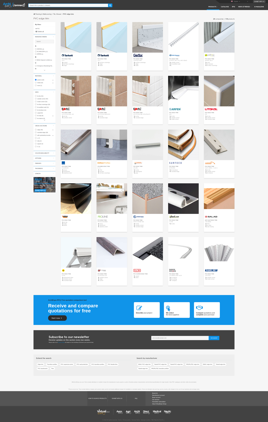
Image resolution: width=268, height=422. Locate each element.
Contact (76, 25)
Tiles (52, 368)
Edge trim (40, 364)
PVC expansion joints (67, 364)
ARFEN (40, 54)
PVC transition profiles (97, 364)
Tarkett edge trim (220, 364)
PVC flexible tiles (112, 364)
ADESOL (40, 49)
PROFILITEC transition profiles (160, 368)
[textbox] (68, 5)
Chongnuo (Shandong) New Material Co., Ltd (45, 66)
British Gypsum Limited (44, 60)
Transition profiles (52, 364)
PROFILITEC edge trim (192, 364)
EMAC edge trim (207, 364)
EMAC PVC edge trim (144, 364)
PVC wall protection (82, 364)
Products (212, 7)
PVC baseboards (43, 368)
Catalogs (225, 7)
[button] (44, 37)
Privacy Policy (61, 342)
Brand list (155, 393)
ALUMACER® (42, 51)
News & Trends (244, 7)
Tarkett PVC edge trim (160, 364)
